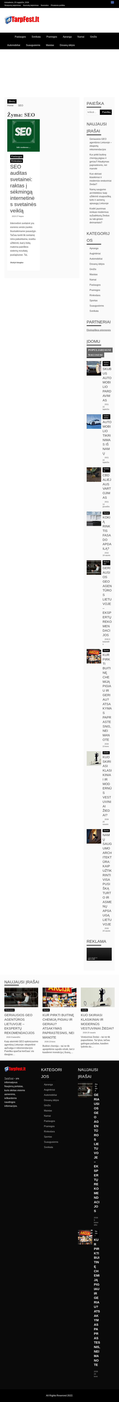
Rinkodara (16, 161)
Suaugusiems (33, 45)
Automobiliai (13, 45)
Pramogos (51, 37)
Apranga (67, 37)
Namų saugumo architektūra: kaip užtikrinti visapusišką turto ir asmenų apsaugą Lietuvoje (100, 196)
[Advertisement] (59, 71)
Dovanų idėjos (67, 45)
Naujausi (95, 355)
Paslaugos (20, 37)
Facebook (112, 2)
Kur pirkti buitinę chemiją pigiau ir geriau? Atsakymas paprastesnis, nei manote (99, 161)
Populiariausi (99, 350)
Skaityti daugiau (16, 263)
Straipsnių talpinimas (12, 5)
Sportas (94, 300)
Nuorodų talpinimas (31, 5)
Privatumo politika (58, 5)
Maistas (50, 45)
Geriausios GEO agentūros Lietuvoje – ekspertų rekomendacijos (19, 1024)
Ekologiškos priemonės (99, 330)
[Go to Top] (115, 1399)
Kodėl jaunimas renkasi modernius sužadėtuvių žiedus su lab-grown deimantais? (99, 215)
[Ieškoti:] (99, 112)
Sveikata (36, 37)
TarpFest (8, 1078)
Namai (80, 37)
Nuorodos (45, 5)
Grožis (93, 37)
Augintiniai (95, 253)
